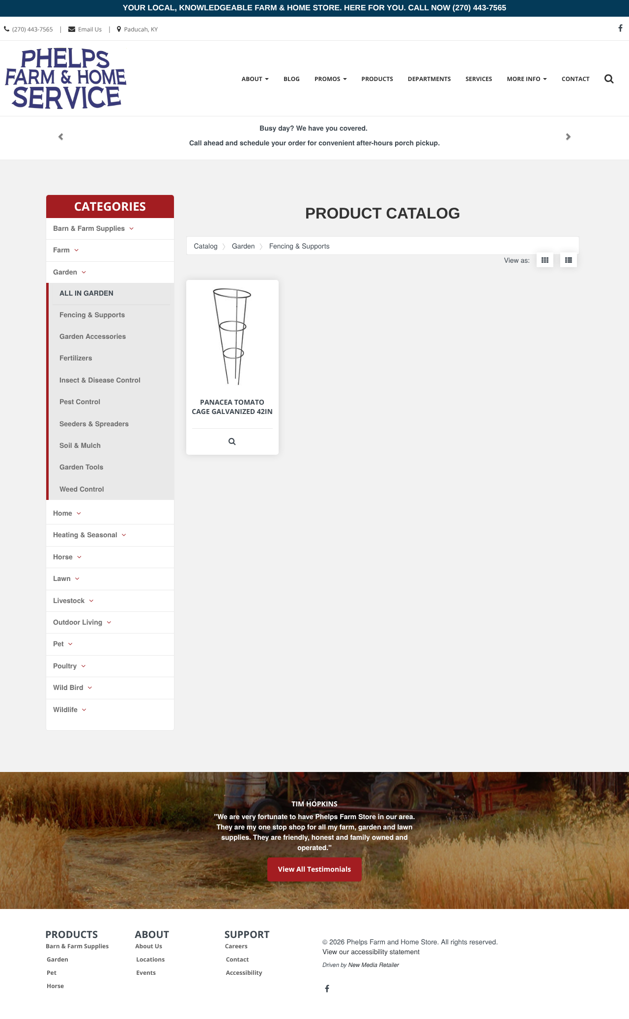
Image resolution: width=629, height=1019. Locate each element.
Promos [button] (328, 79)
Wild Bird (69, 687)
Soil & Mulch (80, 445)
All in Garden (86, 293)
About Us (148, 946)
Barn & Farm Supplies (90, 228)
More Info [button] (524, 79)
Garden (66, 272)
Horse (64, 557)
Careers (236, 946)
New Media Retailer (373, 965)
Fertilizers (75, 358)
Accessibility (244, 972)
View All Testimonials (314, 869)
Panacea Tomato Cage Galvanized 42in (232, 407)
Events (146, 972)
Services (478, 79)
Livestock (69, 601)
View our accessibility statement (371, 951)
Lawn (63, 578)
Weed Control (81, 489)
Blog (292, 79)
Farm (62, 250)
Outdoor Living (78, 622)
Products (377, 79)
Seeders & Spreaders (94, 424)
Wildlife (66, 710)
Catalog (206, 245)
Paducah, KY (141, 29)
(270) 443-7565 (32, 29)
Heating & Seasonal (86, 535)
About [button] (253, 79)
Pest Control (79, 402)
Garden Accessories (92, 336)
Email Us (90, 29)
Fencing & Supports (92, 315)
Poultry (66, 666)
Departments (429, 79)
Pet (59, 644)
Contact (576, 79)
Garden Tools (81, 467)
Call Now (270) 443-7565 (457, 8)
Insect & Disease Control (100, 380)
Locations (150, 959)
